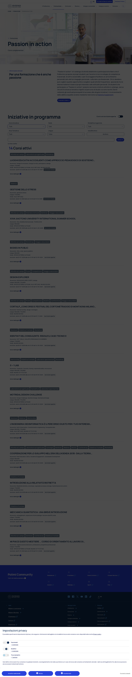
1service (14, 657)
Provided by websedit (125, 673)
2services (14, 645)
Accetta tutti (67, 673)
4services (14, 651)
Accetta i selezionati (14, 673)
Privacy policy (97, 634)
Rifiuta (41, 673)
